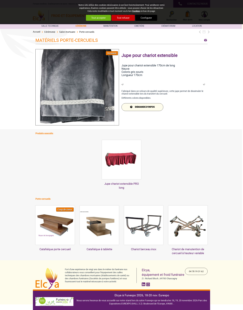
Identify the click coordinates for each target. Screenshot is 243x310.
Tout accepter (98, 18)
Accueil (36, 31)
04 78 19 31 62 (196, 271)
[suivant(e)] (208, 32)
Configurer (146, 18)
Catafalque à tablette (99, 249)
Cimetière (139, 25)
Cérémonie (80, 25)
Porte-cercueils (86, 31)
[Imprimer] (205, 40)
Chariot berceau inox (143, 249)
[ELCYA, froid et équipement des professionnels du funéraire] (47, 279)
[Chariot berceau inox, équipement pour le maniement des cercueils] (143, 225)
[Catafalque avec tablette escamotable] (99, 225)
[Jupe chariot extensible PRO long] (121, 159)
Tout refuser (123, 18)
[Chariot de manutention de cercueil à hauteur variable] (188, 225)
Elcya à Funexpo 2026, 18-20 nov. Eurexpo (142, 295)
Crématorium (168, 25)
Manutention (110, 25)
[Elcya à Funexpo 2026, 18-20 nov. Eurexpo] (54, 299)
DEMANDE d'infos (145, 107)
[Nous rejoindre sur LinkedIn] (144, 284)
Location (197, 25)
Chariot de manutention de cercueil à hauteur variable (188, 251)
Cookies (136, 11)
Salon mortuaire (67, 31)
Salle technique (50, 25)
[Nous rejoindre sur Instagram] (148, 284)
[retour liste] (205, 32)
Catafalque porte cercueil (55, 249)
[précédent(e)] (200, 32)
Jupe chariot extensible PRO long (121, 186)
